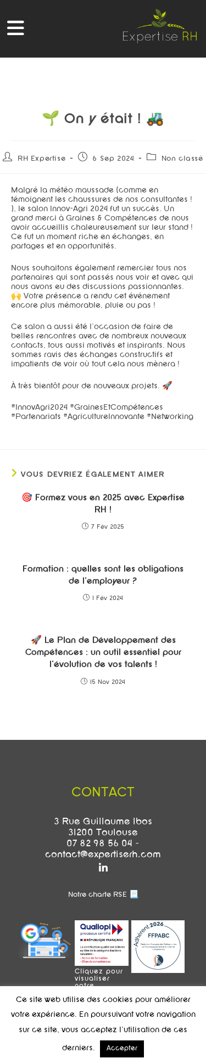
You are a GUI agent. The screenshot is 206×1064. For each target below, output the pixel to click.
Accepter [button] (122, 1048)
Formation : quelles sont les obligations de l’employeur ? (103, 575)
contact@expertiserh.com (103, 855)
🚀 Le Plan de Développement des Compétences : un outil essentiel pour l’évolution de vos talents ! (103, 653)
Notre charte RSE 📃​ (103, 895)
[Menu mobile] (16, 31)
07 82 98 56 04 (99, 844)
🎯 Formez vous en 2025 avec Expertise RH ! (103, 504)
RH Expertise (41, 159)
